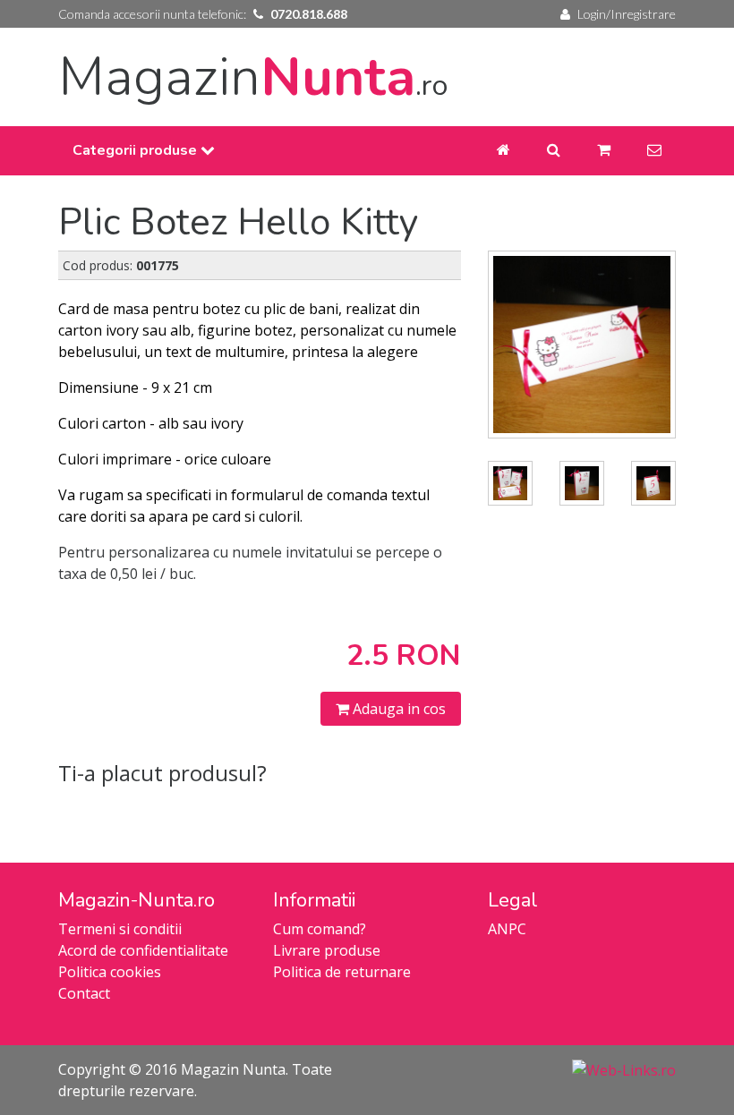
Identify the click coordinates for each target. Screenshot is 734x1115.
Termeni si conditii (120, 929)
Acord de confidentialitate (143, 950)
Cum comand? (319, 929)
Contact (84, 993)
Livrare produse (326, 950)
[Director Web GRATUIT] (624, 1069)
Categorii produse (137, 150)
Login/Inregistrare (626, 13)
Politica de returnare (342, 972)
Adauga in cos (397, 709)
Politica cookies (109, 972)
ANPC (507, 929)
